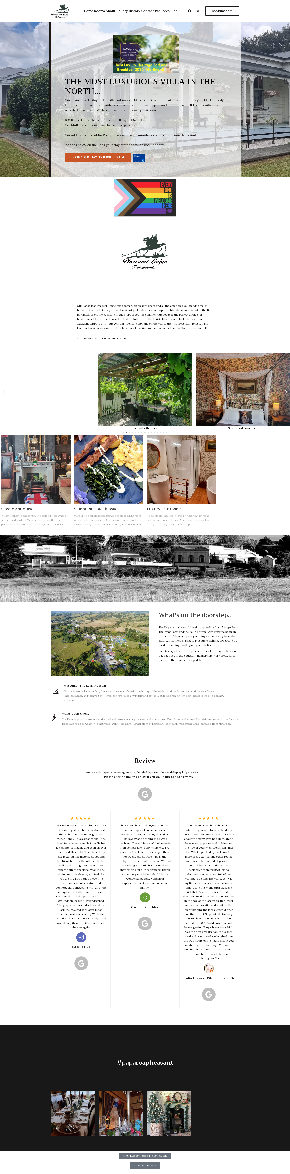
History (134, 11)
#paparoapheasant (145, 1063)
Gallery (122, 11)
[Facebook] (190, 11)
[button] (4, 392)
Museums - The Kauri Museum (85, 685)
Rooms (99, 11)
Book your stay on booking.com (98, 157)
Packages (162, 11)
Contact (147, 11)
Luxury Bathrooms (164, 509)
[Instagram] (197, 11)
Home (88, 11)
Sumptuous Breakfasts (95, 509)
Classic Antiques (16, 509)
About (110, 11)
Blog (174, 11)
